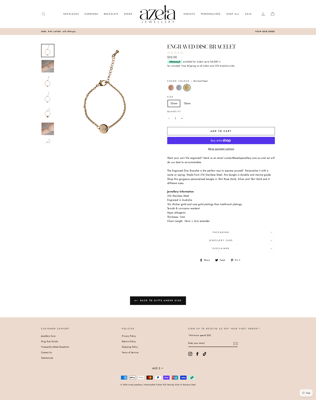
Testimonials (47, 357)
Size (170, 96)
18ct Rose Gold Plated (171, 87)
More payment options (221, 149)
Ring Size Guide (49, 341)
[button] (175, 53)
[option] (158, 31)
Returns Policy (129, 341)
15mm (187, 103)
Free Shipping (189, 65)
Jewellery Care (221, 240)
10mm (173, 103)
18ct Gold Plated (187, 87)
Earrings (91, 13)
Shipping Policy (130, 346)
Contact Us (46, 352)
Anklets (189, 13)
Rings (128, 13)
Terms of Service (130, 352)
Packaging (221, 232)
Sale (248, 13)
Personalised (211, 13)
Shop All (232, 13)
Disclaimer (221, 248)
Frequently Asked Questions (55, 346)
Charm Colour (187, 81)
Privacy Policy (129, 336)
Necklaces (71, 13)
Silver (179, 87)
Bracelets (111, 13)
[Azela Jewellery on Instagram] (190, 354)
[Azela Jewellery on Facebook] (197, 354)
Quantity (174, 111)
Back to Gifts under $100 (160, 300)
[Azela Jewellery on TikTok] (205, 354)
